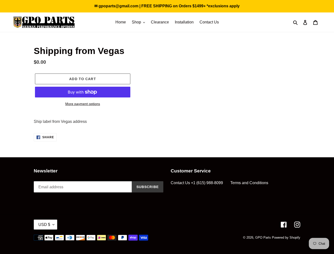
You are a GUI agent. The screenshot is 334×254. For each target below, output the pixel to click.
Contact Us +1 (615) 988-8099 (197, 183)
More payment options (82, 104)
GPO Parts (263, 237)
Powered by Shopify (286, 237)
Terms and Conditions (249, 183)
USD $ (44, 224)
